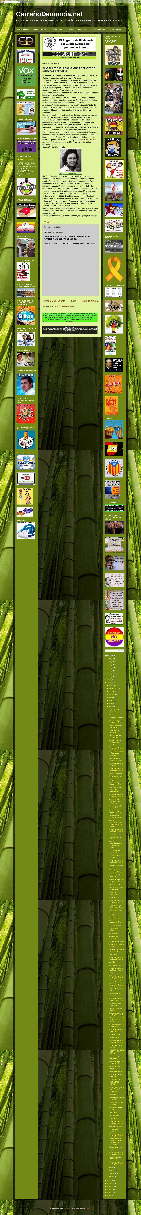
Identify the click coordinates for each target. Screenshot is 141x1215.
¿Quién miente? (114, 1037)
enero (111, 1176)
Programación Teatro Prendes (116, 1103)
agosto (111, 697)
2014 (109, 677)
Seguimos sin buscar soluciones (116, 1058)
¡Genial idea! (113, 1094)
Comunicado (113, 834)
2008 (109, 1189)
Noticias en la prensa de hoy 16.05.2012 (116, 958)
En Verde (69, 29)
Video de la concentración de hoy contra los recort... (115, 844)
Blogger (88, 1208)
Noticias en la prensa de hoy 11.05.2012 (116, 999)
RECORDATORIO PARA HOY (115, 851)
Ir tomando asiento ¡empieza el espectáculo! (115, 789)
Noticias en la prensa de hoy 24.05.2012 (116, 830)
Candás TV (82, 29)
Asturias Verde (56, 29)
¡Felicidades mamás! (116, 1071)
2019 (109, 662)
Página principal (23, 29)
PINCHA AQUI (91, 140)
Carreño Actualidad (97, 29)
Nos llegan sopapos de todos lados (116, 1025)
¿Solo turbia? (113, 1118)
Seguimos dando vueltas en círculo (115, 759)
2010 (109, 1183)
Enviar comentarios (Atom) (64, 306)
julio (110, 700)
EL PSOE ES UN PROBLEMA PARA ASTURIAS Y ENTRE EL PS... (116, 1082)
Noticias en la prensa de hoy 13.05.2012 (116, 977)
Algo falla (112, 962)
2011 (108, 1180)
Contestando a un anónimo (115, 731)
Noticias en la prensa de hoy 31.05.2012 (116, 722)
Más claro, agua (114, 884)
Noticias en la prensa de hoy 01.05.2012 (116, 1163)
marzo (111, 1171)
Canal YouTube (115, 29)
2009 (109, 1186)
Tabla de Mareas (40, 29)
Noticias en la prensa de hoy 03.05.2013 (116, 1135)
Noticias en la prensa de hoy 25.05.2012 (116, 812)
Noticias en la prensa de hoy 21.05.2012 (116, 880)
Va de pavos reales (115, 965)
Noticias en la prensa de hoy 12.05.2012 (116, 985)
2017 (109, 668)
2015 (109, 674)
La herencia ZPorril (115, 926)
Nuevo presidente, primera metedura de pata (116, 778)
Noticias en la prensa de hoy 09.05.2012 (116, 1030)
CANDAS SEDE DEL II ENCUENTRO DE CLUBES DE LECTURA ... (116, 1141)
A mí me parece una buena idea (116, 888)
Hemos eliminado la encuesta (115, 876)
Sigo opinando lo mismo (114, 994)
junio (110, 703)
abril (110, 1168)
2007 (109, 1192)
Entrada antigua (90, 301)
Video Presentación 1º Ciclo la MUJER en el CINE (116, 1019)
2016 (109, 671)
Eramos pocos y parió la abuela (116, 1098)
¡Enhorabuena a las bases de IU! (115, 807)
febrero (111, 1174)
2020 (109, 659)
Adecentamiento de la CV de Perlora (116, 950)
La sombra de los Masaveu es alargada (115, 742)
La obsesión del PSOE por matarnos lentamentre (116, 801)
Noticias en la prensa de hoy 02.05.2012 (116, 1153)
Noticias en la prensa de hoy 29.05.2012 (116, 764)
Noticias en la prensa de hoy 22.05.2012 (116, 861)
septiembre (113, 694)
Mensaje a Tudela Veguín (115, 1067)
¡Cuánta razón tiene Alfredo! (115, 856)
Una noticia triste (114, 1034)
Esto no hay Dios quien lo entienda (115, 816)
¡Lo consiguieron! (115, 981)
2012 (109, 683)
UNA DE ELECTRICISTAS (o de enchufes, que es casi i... (116, 823)
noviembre (112, 688)
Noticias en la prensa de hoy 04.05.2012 (116, 1122)
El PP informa (113, 954)
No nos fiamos (114, 897)
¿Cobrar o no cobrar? (116, 941)
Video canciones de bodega (115, 1009)
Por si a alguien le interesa (115, 838)
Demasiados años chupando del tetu (116, 906)
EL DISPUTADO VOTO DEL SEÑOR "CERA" (116, 1052)
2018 (109, 665)
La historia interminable (114, 893)
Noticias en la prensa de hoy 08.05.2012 (116, 1041)
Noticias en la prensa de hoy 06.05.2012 (116, 1075)
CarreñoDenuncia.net (49, 14)
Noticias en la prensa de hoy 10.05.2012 (116, 1014)
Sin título (112, 915)
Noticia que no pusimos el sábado (116, 871)
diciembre (112, 685)
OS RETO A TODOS (25, 160)
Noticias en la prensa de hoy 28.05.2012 (116, 769)
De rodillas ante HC (115, 918)
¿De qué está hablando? (113, 1130)
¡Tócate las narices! (115, 1126)
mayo (111, 706)
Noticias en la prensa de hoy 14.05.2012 (116, 969)
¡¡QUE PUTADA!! (114, 1115)
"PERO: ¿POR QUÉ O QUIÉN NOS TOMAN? (116, 1090)
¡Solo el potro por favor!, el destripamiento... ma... (115, 712)
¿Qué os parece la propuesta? (115, 736)
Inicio (73, 301)
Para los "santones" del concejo (115, 726)
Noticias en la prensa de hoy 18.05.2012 (116, 922)
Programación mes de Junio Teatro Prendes (116, 753)
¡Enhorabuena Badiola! (114, 937)
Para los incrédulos (115, 773)
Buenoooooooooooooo (116, 718)
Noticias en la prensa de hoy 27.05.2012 (116, 784)
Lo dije (111, 973)
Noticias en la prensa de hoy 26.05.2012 (116, 795)
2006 (109, 1195)
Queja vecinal (113, 933)
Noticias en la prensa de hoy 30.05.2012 (116, 748)
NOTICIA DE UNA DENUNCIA (115, 1004)
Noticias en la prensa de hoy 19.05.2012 (116, 901)
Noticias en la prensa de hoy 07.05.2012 (116, 1062)
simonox (67, 1208)
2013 (109, 680)
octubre (111, 691)
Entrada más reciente (53, 301)
